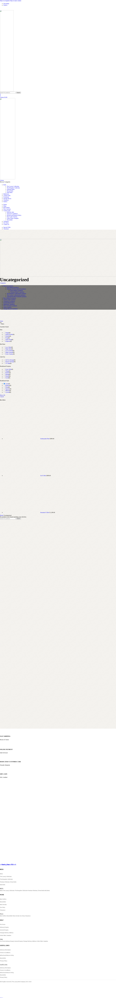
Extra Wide (8, 369)
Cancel (2, 396)
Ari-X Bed (43, 475)
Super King (8, 339)
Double (7, 336)
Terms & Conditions (12, 213)
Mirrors (7, 390)
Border (7, 372)
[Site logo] (7, 91)
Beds (1, 873)
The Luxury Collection (13, 186)
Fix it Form (2, 924)
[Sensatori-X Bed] (21, 512)
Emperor (7, 341)
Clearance (2, 910)
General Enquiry (4, 930)
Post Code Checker (12, 216)
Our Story (2, 907)
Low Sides (8, 347)
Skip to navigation (5, 0)
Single (7, 332)
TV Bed (7, 363)
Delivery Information (5, 950)
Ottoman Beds (11, 189)
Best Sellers (3, 899)
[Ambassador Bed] (21, 438)
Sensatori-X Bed (45, 512)
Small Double (9, 334)
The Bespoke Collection (13, 188)
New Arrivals (3, 904)
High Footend (9, 352)
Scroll (7, 378)
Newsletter (10, 220)
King (6, 338)
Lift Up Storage (9, 360)
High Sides (8, 349)
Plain (6, 387)
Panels (7, 376)
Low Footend (9, 350)
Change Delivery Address (6, 932)
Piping (7, 374)
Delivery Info (10, 212)
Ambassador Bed (45, 438)
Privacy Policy (3, 961)
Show (2, 395)
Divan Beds (10, 191)
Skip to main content (15, 0)
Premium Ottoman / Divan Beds (8, 882)
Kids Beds (9, 192)
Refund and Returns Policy (14, 215)
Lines (6, 383)
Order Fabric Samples (13, 218)
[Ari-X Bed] (21, 475)
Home (2, 515)
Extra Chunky (9, 354)
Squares (7, 389)
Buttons (7, 385)
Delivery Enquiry (4, 927)
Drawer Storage (9, 361)
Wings (7, 371)
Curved (7, 392)
